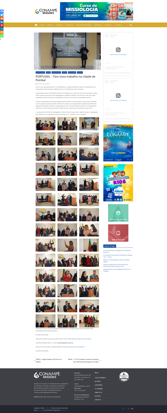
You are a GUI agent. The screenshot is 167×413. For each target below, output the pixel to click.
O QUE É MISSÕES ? (100, 377)
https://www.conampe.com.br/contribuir (79, 339)
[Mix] (1, 32)
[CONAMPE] (36, 25)
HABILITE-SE (98, 392)
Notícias (64, 72)
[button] (111, 24)
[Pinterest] (1, 25)
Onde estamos (72, 72)
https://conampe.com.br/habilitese (74, 347)
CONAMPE (47, 84)
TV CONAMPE (99, 389)
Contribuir (69, 25)
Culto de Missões (40, 72)
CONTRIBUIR (98, 385)
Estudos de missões (83, 25)
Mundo (108, 25)
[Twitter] (1, 15)
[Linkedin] (1, 22)
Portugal (80, 72)
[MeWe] (1, 29)
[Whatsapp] (1, 35)
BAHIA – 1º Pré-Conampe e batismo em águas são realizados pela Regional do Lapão (83, 360)
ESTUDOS (97, 396)
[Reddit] (1, 18)
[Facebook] (1, 11)
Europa (48, 72)
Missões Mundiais (56, 72)
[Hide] (0, 39)
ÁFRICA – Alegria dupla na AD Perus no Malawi (49, 360)
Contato (118, 25)
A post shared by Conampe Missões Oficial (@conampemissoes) (122, 73)
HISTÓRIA (97, 381)
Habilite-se (98, 25)
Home (41, 25)
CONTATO (98, 399)
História (50, 25)
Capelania (59, 25)
